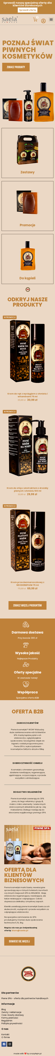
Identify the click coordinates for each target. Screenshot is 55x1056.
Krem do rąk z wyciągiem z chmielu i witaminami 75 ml (27, 395)
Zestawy (28, 172)
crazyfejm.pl (36, 1053)
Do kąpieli (27, 278)
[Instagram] (9, 1044)
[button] (51, 19)
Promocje (27, 225)
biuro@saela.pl (20, 930)
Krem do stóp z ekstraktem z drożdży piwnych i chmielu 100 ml (27, 489)
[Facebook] (3, 1044)
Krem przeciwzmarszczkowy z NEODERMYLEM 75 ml (27, 584)
